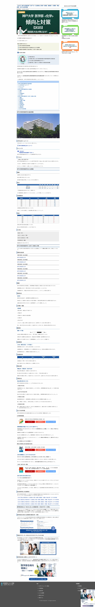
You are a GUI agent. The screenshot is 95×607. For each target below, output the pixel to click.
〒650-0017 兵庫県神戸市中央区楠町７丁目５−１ (26, 152)
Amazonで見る (30, 421)
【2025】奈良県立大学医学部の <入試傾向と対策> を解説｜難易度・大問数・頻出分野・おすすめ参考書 (37, 504)
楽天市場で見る (40, 421)
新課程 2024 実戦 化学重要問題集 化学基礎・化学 (35, 419)
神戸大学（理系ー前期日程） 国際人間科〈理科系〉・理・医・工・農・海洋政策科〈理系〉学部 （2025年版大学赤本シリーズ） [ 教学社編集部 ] (41, 468)
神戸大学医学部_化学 (21, 257)
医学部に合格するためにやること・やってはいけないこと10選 (70, 52)
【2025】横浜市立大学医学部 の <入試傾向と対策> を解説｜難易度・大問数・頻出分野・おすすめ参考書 (38, 499)
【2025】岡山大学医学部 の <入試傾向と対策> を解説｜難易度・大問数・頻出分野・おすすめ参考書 (37, 497)
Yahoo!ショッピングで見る (51, 421)
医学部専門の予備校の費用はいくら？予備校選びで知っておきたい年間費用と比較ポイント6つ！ (70, 21)
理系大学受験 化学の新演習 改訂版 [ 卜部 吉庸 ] (35, 447)
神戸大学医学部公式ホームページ (25, 145)
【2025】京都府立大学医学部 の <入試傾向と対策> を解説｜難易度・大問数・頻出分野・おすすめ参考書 (38, 501)
